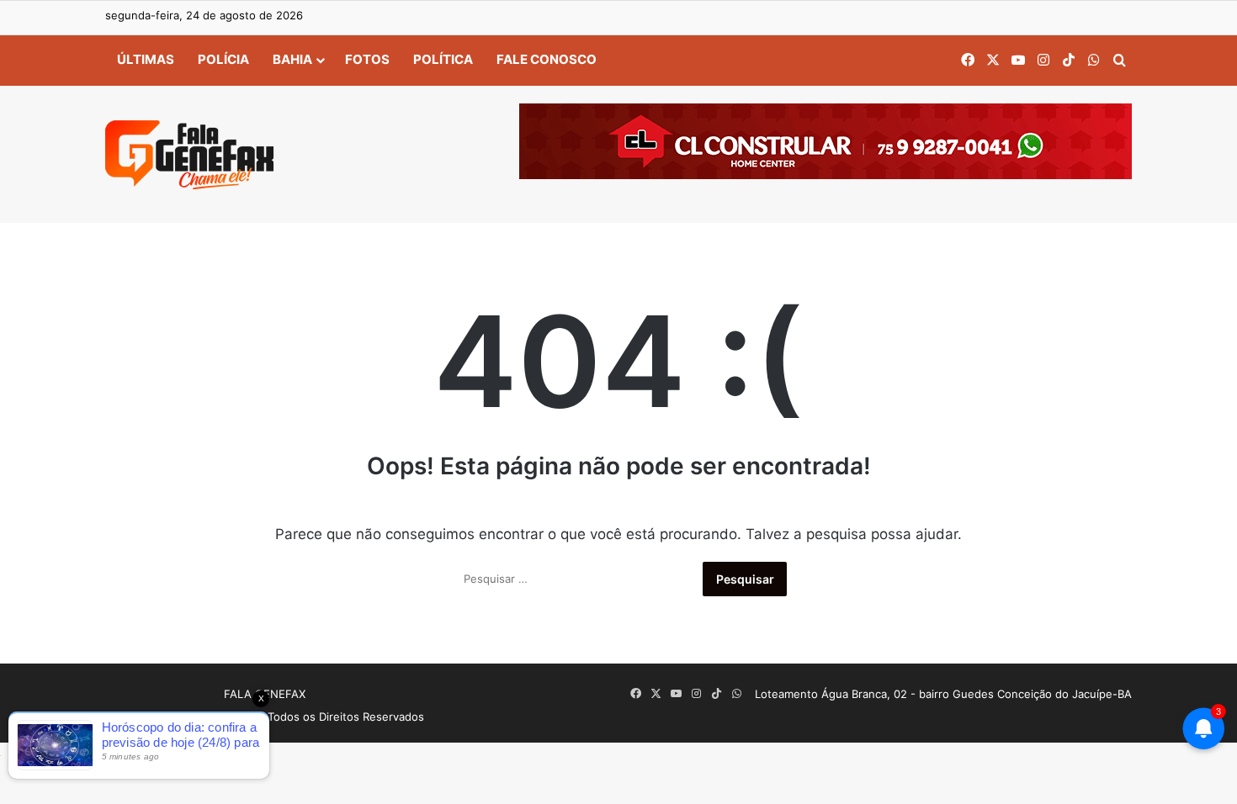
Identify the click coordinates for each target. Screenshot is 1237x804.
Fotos (367, 59)
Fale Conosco (546, 59)
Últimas (145, 59)
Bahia (292, 59)
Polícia (223, 59)
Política (443, 59)
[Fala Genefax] (189, 154)
